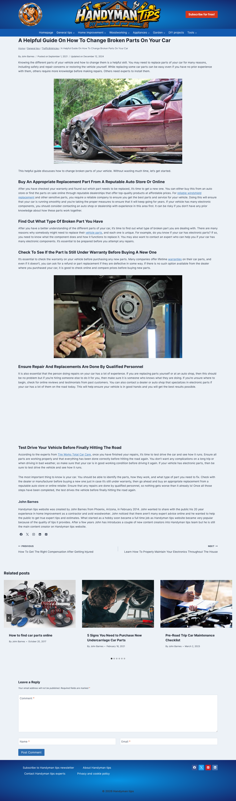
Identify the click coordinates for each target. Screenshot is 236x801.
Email (126, 741)
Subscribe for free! (201, 14)
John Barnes (18, 641)
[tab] (111, 658)
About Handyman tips (97, 767)
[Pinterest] (208, 767)
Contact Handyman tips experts (44, 773)
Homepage (46, 32)
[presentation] (40, 604)
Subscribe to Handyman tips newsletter (48, 767)
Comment (27, 698)
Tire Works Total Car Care (74, 454)
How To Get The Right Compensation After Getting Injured (55, 549)
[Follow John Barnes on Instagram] (33, 534)
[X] (201, 767)
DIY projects (176, 32)
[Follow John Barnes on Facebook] (21, 534)
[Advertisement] (118, 416)
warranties (175, 259)
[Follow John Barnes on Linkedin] (40, 534)
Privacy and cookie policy (93, 773)
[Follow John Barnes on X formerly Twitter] (27, 534)
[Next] (227, 618)
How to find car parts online (30, 635)
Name (25, 741)
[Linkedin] (215, 767)
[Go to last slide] (9, 618)
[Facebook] (194, 767)
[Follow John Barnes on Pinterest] (46, 534)
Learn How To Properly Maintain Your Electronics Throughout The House (171, 549)
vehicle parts (94, 232)
